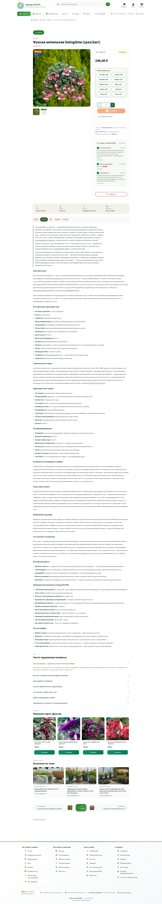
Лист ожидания (32, 882)
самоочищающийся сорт (54, 355)
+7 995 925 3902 (93, 851)
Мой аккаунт (93, 875)
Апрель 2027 (104, 89)
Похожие (57, 219)
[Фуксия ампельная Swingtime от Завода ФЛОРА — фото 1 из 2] (36, 112)
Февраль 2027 (103, 84)
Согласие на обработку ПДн (128, 877)
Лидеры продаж (32, 859)
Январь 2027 (118, 79)
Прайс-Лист (62, 871)
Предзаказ (42, 20)
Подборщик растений (34, 855)
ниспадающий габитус (71, 290)
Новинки (30, 867)
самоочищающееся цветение (45, 240)
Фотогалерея (124, 867)
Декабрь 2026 (103, 79)
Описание (44, 219)
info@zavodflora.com (95, 855)
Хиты (29, 863)
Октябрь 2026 (103, 74)
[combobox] (83, 4)
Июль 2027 (118, 94)
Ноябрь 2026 (118, 74)
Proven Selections (57, 278)
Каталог (29, 851)
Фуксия (49, 20)
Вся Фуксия (42, 819)
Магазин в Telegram (125, 892)
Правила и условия (64, 859)
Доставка (61, 851)
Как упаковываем (63, 855)
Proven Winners (38, 278)
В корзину (113, 111)
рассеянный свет (57, 433)
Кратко (36, 219)
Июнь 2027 (103, 94)
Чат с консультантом (95, 867)
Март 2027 (118, 84)
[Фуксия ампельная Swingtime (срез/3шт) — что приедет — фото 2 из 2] (43, 112)
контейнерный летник (61, 249)
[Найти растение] (108, 4)
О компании (123, 851)
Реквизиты (92, 863)
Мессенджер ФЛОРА (95, 871)
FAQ (51, 219)
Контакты (92, 859)
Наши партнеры (125, 855)
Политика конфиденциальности (127, 872)
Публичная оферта (64, 867)
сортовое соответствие (50, 420)
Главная (35, 20)
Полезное (65, 219)
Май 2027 (119, 89)
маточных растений (62, 413)
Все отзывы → (122, 143)
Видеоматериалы (125, 863)
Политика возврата (64, 863)
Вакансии (123, 859)
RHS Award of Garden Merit (96, 383)
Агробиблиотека (32, 871)
